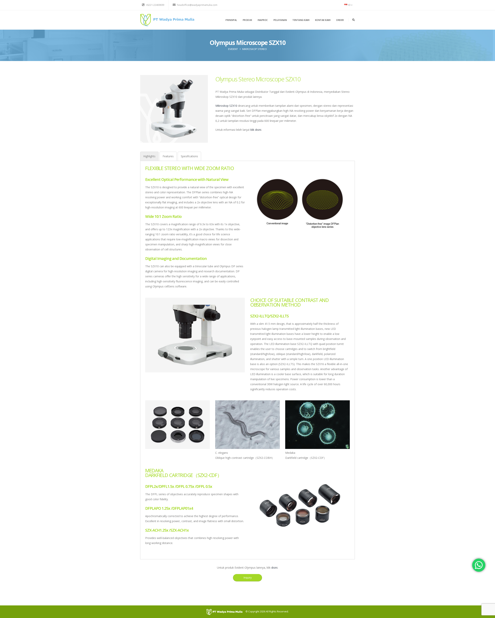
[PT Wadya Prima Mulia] (167, 19)
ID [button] (349, 5)
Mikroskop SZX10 (226, 105)
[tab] (149, 156)
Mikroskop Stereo (254, 49)
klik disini (255, 130)
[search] (353, 19)
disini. (274, 567)
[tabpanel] (247, 357)
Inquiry (248, 577)
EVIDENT (233, 49)
